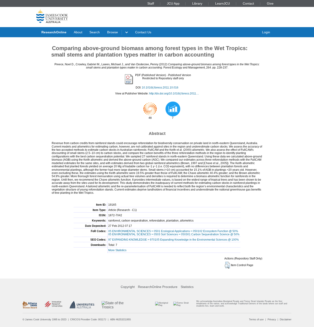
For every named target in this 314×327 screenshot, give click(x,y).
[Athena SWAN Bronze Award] (30, 304)
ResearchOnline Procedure (157, 287)
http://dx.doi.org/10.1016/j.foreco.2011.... (174, 93)
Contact (248, 3)
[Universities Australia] (82, 304)
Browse (112, 32)
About (78, 32)
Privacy (272, 319)
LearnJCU (222, 3)
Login (266, 32)
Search (94, 32)
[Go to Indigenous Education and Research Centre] (163, 304)
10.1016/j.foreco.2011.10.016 (160, 87)
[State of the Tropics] (119, 304)
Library (197, 3)
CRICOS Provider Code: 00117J (88, 319)
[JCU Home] (52, 16)
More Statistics (117, 250)
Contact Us (143, 32)
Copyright (128, 287)
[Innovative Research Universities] (53, 304)
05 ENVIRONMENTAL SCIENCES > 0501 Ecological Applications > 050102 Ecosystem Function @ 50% (173, 231)
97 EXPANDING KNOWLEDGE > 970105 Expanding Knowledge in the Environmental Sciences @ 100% (173, 239)
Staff (150, 3)
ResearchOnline (53, 32)
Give (270, 3)
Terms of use (256, 319)
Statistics (187, 287)
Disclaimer (285, 319)
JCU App (173, 3)
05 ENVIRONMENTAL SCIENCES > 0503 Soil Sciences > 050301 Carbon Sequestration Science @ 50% (174, 234)
